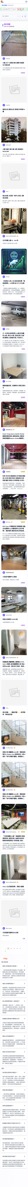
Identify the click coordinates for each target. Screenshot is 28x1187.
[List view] (25, 16)
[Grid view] (22, 16)
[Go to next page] (5, 951)
